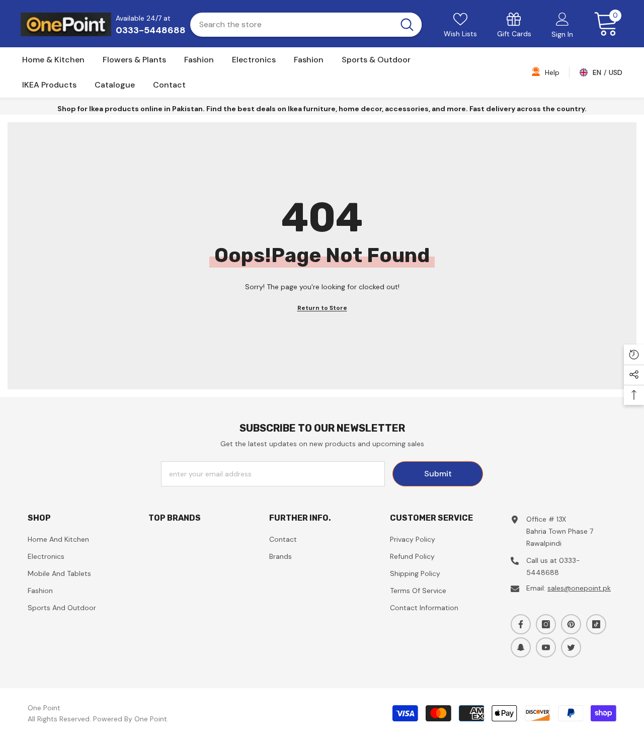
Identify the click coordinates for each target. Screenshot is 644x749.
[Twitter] (571, 647)
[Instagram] (546, 624)
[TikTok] (596, 624)
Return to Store (322, 308)
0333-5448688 (151, 30)
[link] (514, 24)
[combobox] (291, 25)
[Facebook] (521, 624)
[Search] (306, 25)
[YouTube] (546, 647)
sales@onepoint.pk (579, 588)
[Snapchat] (521, 647)
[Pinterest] (571, 624)
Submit (438, 473)
